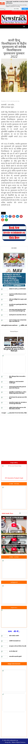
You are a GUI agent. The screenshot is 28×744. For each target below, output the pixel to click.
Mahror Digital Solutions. (19, 742)
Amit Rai (17, 101)
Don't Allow (16, 8)
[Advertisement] (14, 35)
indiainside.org (14, 740)
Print (3, 213)
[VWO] (5, 8)
